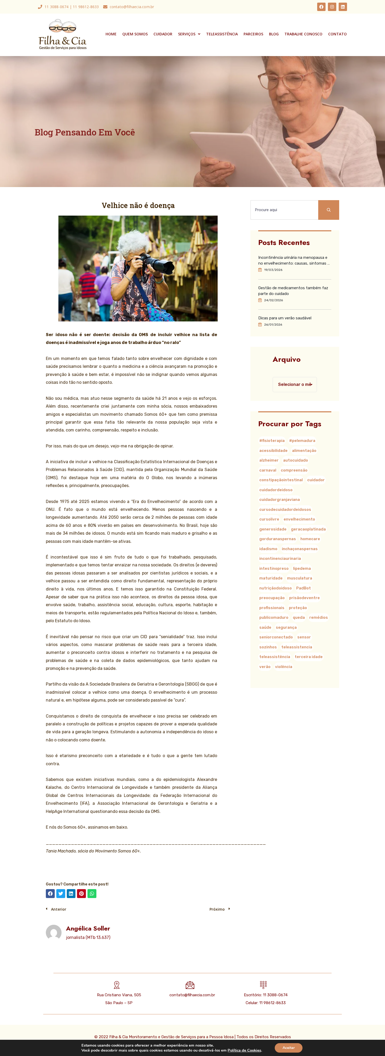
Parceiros (253, 33)
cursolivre (269, 519)
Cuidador (162, 33)
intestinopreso (274, 568)
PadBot (303, 588)
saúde (265, 627)
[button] (50, 893)
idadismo (268, 548)
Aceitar (289, 1047)
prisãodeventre (304, 597)
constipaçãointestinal (281, 480)
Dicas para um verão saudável (284, 318)
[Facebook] (321, 7)
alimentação (304, 450)
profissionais (271, 607)
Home (111, 33)
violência (283, 666)
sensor (304, 637)
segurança (286, 627)
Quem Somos (135, 33)
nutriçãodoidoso (275, 588)
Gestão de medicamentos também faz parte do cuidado (293, 291)
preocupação (272, 597)
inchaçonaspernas (300, 548)
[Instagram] (332, 7)
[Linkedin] (343, 7)
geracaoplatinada (308, 529)
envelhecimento (299, 519)
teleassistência (274, 656)
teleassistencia (296, 647)
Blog (274, 33)
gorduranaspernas (277, 539)
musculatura (299, 578)
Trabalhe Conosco (303, 33)
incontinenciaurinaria (280, 558)
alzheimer (269, 460)
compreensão (294, 470)
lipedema (302, 568)
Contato (337, 33)
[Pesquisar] (328, 210)
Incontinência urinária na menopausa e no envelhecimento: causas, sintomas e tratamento (293, 260)
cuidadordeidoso (276, 490)
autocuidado (295, 460)
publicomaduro (273, 617)
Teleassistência (222, 33)
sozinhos (268, 647)
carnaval (267, 470)
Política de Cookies (244, 1050)
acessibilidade (273, 450)
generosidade (273, 529)
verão (265, 666)
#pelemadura (302, 440)
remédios (318, 617)
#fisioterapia (272, 440)
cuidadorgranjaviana (279, 499)
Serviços (186, 33)
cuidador (316, 480)
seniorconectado (276, 637)
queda (299, 617)
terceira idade (309, 656)
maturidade (271, 578)
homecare (310, 539)
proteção (298, 607)
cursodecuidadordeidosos (285, 509)
